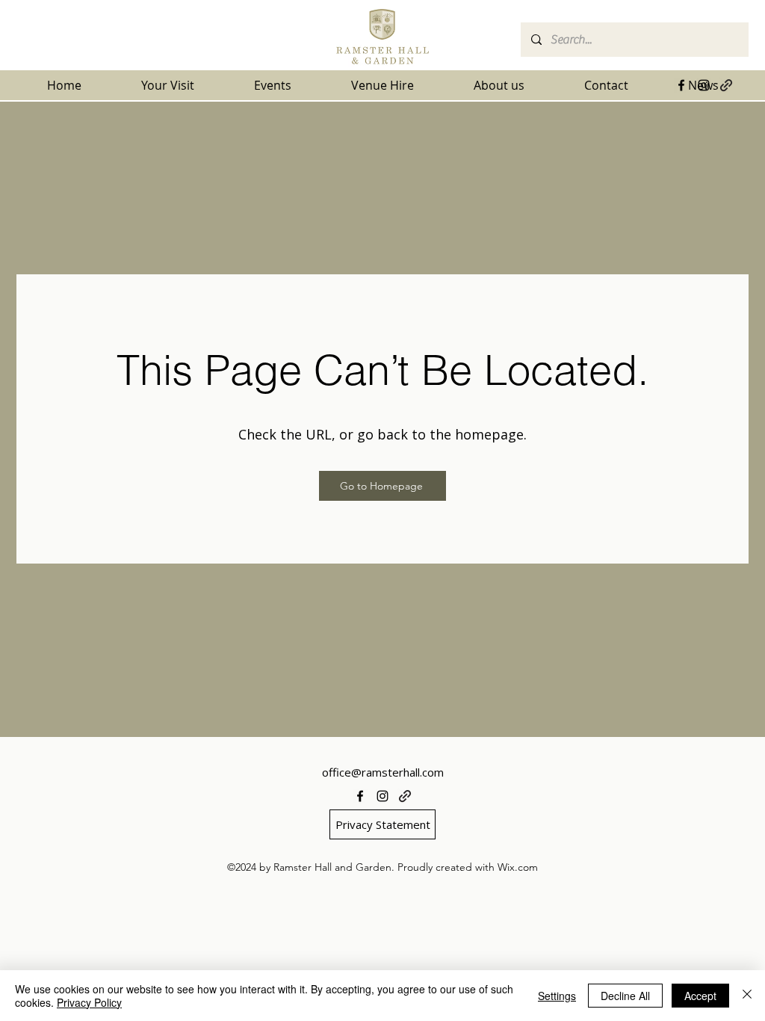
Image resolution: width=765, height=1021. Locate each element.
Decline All (625, 995)
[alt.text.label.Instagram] (703, 85)
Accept (700, 995)
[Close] (747, 995)
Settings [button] (557, 995)
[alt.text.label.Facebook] (681, 85)
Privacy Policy (89, 1002)
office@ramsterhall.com (383, 772)
